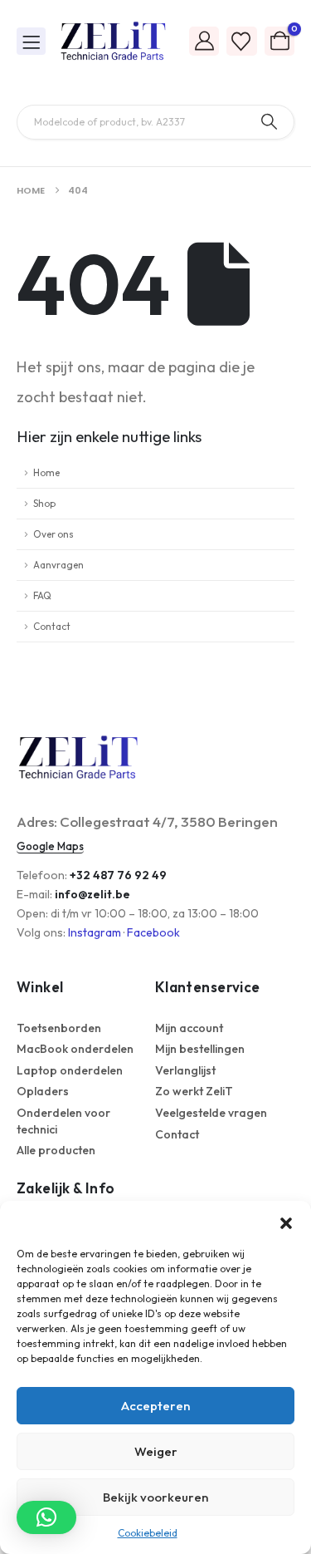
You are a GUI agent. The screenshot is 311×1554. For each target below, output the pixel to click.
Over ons (53, 534)
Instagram (94, 932)
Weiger (155, 1451)
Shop (44, 503)
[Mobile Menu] (31, 41)
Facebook (153, 932)
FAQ (42, 595)
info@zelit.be (92, 894)
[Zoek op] (269, 122)
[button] (286, 1221)
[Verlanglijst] (241, 41)
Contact (51, 626)
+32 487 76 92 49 (118, 875)
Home (46, 472)
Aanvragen (58, 564)
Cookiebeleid (147, 1533)
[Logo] (113, 41)
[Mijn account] (204, 40)
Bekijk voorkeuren (155, 1497)
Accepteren (155, 1406)
